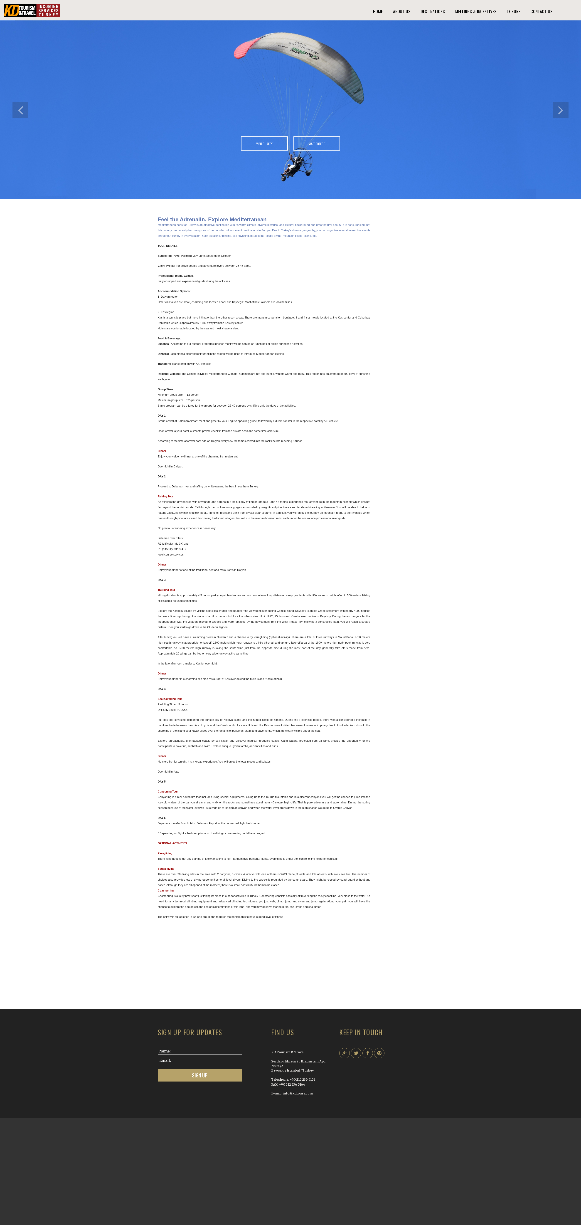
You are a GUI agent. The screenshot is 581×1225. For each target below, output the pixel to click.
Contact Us (542, 11)
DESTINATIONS (433, 11)
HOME (378, 11)
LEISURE (513, 11)
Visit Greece (317, 143)
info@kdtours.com (298, 1093)
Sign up (199, 1075)
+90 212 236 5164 (292, 1084)
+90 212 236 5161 (302, 1079)
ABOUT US (402, 11)
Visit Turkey (264, 143)
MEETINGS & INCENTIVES (476, 11)
